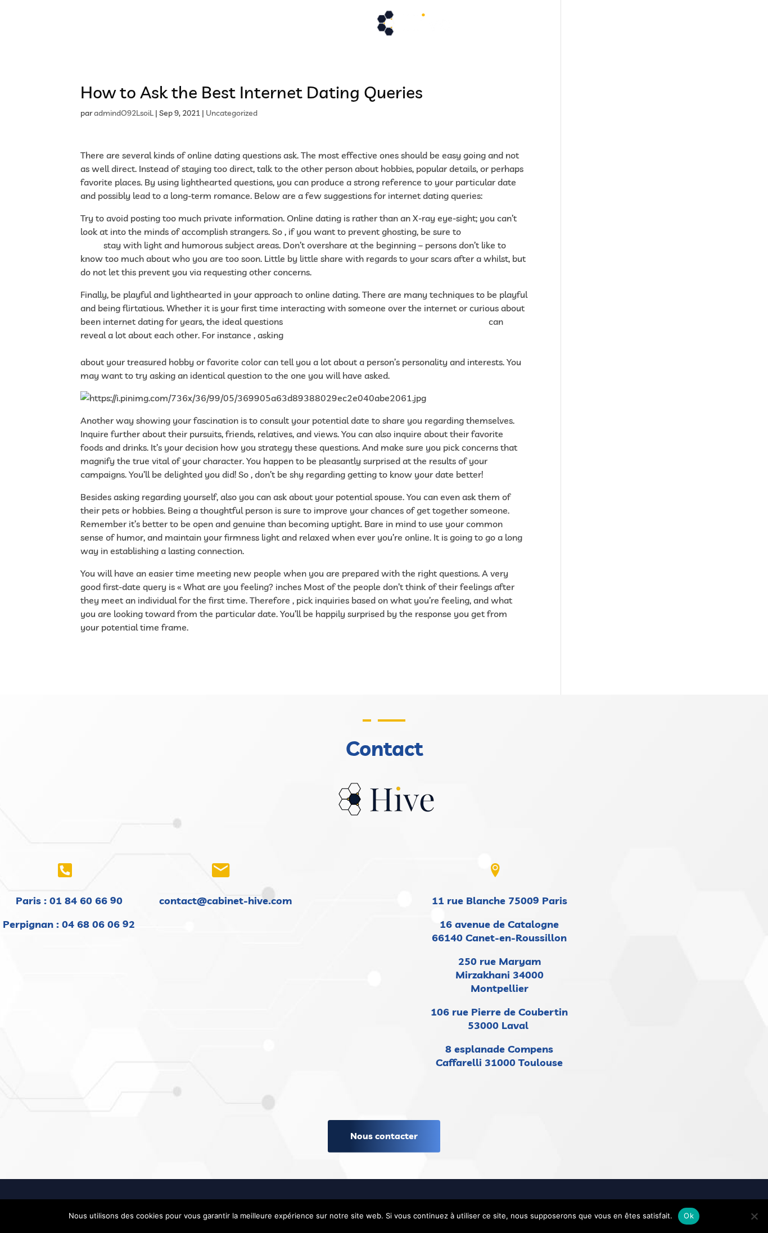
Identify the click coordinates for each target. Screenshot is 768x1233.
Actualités (343, 26)
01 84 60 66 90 (86, 900)
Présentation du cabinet (155, 26)
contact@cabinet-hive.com (225, 900)
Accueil (82, 26)
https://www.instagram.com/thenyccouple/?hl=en (385, 321)
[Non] (754, 1216)
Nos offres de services (257, 26)
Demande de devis (500, 26)
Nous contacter (384, 1135)
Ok (689, 1215)
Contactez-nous (581, 26)
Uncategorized (231, 113)
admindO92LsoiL (123, 113)
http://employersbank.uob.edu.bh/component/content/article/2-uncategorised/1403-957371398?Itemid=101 (303, 348)
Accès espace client (662, 26)
